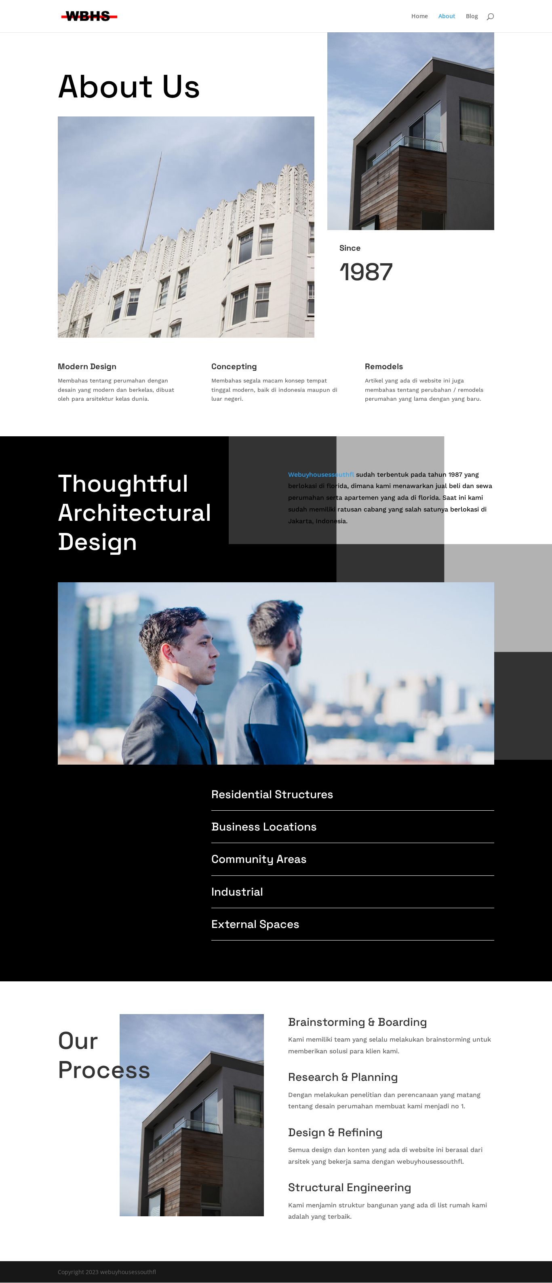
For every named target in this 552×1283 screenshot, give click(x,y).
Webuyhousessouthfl (321, 474)
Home (419, 16)
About (446, 16)
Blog (472, 16)
